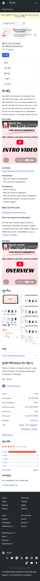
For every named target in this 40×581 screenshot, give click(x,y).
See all (35, 470)
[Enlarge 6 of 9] (35, 308)
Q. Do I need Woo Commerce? (13, 356)
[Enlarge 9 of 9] (35, 337)
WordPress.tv (8, 526)
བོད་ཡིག (9, 553)
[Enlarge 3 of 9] (16, 320)
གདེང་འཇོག (7, 68)
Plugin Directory (7, 9)
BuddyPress (7, 544)
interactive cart (25, 429)
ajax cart (21, 425)
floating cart (33, 425)
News (4, 501)
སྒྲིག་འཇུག (7, 73)
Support (5, 519)
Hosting (5, 505)
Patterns (24, 509)
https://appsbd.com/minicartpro (14, 212)
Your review (6, 470)
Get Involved (26, 515)
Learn (4, 515)
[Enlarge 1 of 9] (16, 297)
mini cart (34, 429)
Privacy (5, 509)
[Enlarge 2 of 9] (16, 308)
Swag (24, 526)
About (4, 498)
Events (23, 519)
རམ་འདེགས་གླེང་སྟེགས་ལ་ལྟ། (10, 485)
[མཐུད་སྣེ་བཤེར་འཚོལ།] (24, 23)
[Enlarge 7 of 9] (35, 318)
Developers (6, 523)
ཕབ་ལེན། (5, 55)
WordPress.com (9, 533)
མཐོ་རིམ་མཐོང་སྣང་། (7, 435)
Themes (24, 501)
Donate (25, 523)
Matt (5, 537)
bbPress (6, 540)
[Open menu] (36, 3)
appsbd (11, 49)
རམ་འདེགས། (7, 84)
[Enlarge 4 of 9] (16, 331)
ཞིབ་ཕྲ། (6, 63)
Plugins (23, 505)
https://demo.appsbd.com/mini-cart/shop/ (18, 171)
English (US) (34, 420)
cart (27, 425)
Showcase (25, 498)
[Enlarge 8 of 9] (35, 328)
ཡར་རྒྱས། (6, 79)
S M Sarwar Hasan (13, 386)
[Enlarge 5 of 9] (35, 297)
